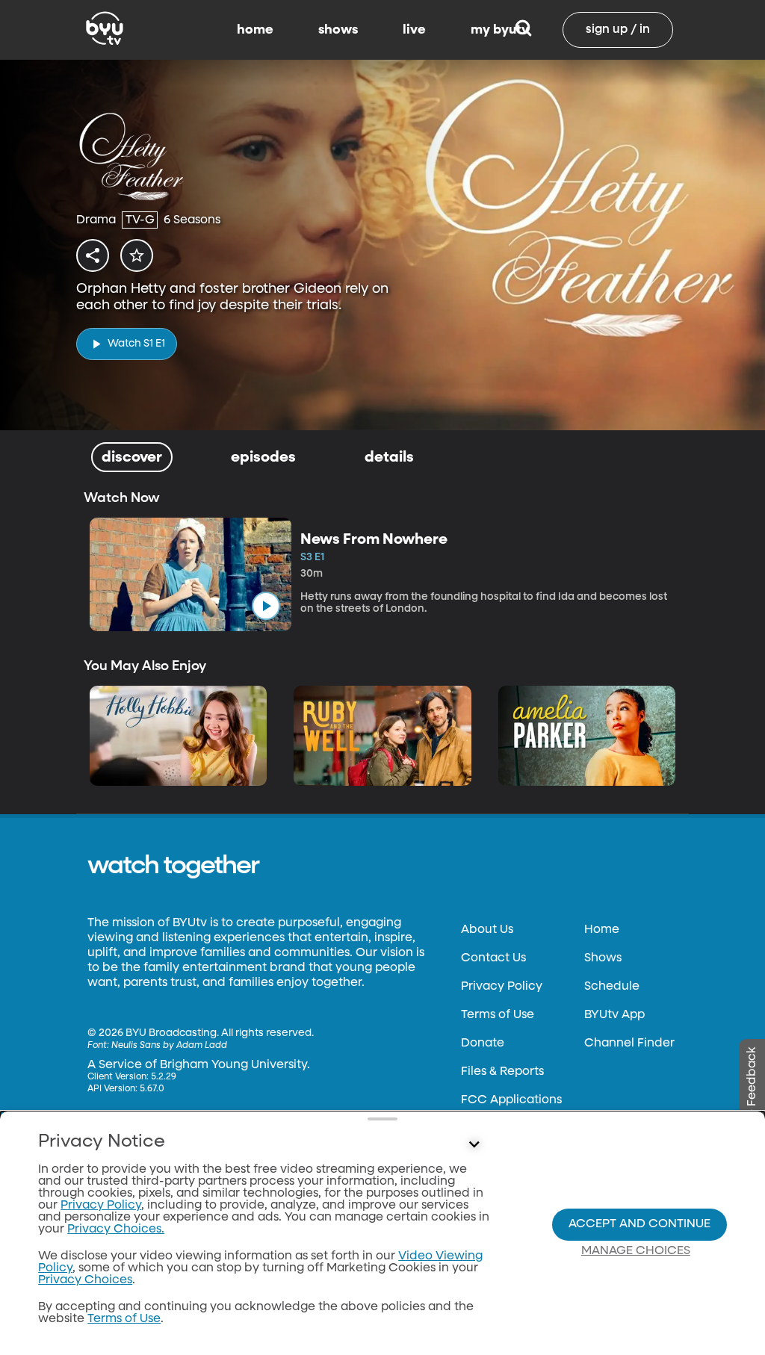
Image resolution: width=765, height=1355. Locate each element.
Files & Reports (502, 1072)
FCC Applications (511, 1100)
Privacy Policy (501, 987)
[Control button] (473, 1145)
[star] (136, 255)
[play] (266, 606)
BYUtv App (614, 1015)
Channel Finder (629, 1043)
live (414, 30)
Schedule (611, 987)
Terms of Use (497, 1015)
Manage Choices (635, 1251)
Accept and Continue (639, 1224)
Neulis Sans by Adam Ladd (169, 1045)
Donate (482, 1043)
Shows (603, 958)
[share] (92, 255)
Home (601, 930)
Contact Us (493, 958)
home (255, 30)
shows (338, 30)
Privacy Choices (85, 1280)
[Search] (523, 30)
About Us (487, 930)
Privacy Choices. (115, 1229)
